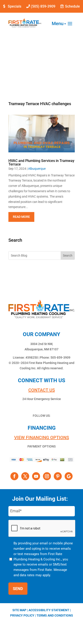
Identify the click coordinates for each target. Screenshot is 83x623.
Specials (14, 6)
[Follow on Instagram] (47, 476)
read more (21, 217)
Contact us (41, 390)
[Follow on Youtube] (36, 476)
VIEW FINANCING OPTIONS (41, 437)
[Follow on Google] (69, 476)
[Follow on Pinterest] (58, 476)
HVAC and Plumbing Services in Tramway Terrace (41, 162)
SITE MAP (19, 610)
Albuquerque (37, 168)
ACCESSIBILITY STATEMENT (49, 610)
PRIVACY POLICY (22, 615)
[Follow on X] (25, 476)
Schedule (72, 6)
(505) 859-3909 (43, 6)
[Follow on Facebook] (14, 476)
